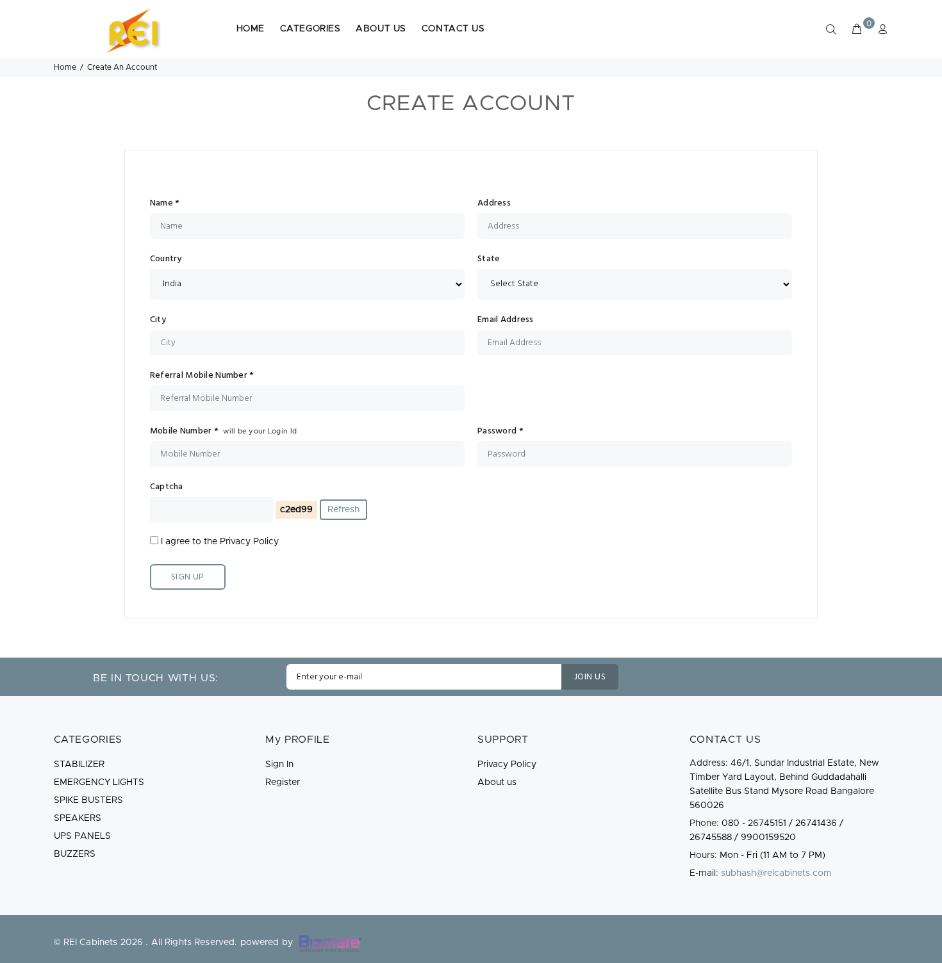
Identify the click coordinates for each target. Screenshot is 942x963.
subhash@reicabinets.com (776, 873)
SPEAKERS (77, 818)
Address (494, 204)
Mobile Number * (223, 432)
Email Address (505, 320)
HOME (250, 28)
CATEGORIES (310, 28)
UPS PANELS (82, 836)
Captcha (166, 487)
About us (496, 782)
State (488, 259)
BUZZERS (74, 854)
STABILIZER (79, 764)
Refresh (343, 509)
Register (282, 782)
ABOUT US (381, 28)
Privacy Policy (249, 541)
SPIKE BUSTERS (88, 800)
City (158, 320)
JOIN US (590, 677)
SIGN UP (187, 577)
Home (65, 67)
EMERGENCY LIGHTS (99, 782)
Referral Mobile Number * (202, 376)
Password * (500, 432)
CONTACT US (453, 28)
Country (166, 259)
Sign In (279, 764)
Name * (165, 204)
